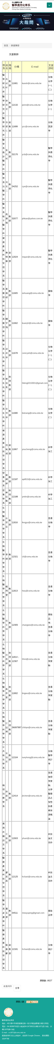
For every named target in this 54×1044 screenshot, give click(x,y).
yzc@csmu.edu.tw (30, 126)
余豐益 (7, 522)
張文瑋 (7, 625)
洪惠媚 (7, 659)
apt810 (25, 479)
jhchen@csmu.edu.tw (32, 796)
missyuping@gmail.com (33, 913)
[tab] (10, 29)
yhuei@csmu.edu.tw (31, 838)
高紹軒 (7, 83)
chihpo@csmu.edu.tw (32, 727)
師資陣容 (15, 45)
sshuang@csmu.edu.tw (33, 293)
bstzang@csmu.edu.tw (32, 413)
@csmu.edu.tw (35, 479)
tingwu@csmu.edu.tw (32, 693)
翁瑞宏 (7, 757)
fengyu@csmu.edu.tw (32, 522)
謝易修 (7, 353)
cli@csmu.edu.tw (30, 557)
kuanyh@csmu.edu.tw (32, 323)
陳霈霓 (7, 105)
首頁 (6, 45)
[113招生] (27, 22)
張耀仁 (7, 126)
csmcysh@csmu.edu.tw (33, 353)
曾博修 (7, 413)
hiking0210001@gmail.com (35, 383)
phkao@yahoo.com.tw (32, 218)
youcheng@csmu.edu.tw (33, 449)
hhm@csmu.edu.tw (31, 659)
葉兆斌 (7, 154)
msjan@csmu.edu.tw (31, 257)
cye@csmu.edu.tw (30, 186)
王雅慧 (7, 838)
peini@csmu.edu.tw (31, 105)
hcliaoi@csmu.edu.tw (32, 877)
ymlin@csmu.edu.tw (31, 497)
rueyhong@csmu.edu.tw (33, 757)
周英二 (7, 186)
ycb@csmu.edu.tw (30, 154)
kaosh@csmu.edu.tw (31, 83)
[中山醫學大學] (6, 6)
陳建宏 (7, 795)
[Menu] (49, 5)
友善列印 (7, 986)
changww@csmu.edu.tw (33, 625)
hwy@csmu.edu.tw (31, 591)
